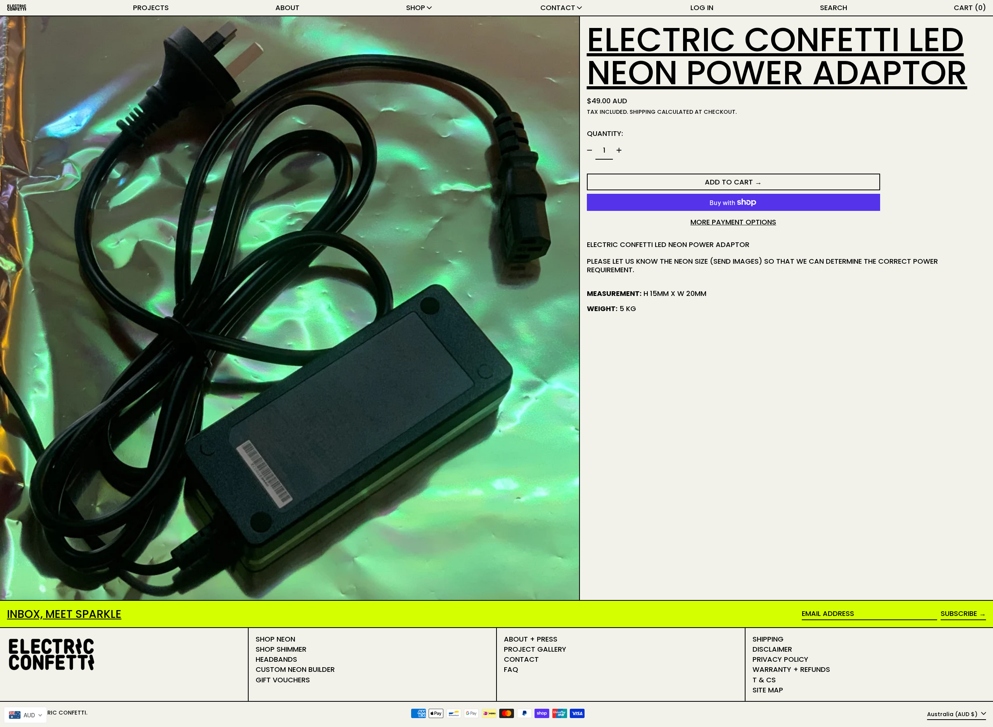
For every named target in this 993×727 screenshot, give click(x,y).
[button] (833, 8)
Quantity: (605, 133)
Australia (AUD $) (953, 714)
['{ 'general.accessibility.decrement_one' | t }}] (589, 150)
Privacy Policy (780, 659)
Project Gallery (535, 649)
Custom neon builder (295, 669)
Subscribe (959, 613)
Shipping (643, 112)
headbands (276, 659)
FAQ (511, 669)
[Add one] (619, 150)
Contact (521, 659)
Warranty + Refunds (791, 669)
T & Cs (764, 680)
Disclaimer (772, 649)
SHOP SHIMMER (281, 649)
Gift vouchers (283, 680)
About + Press (530, 639)
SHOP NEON (275, 639)
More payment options (733, 222)
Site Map (768, 690)
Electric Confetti (58, 713)
